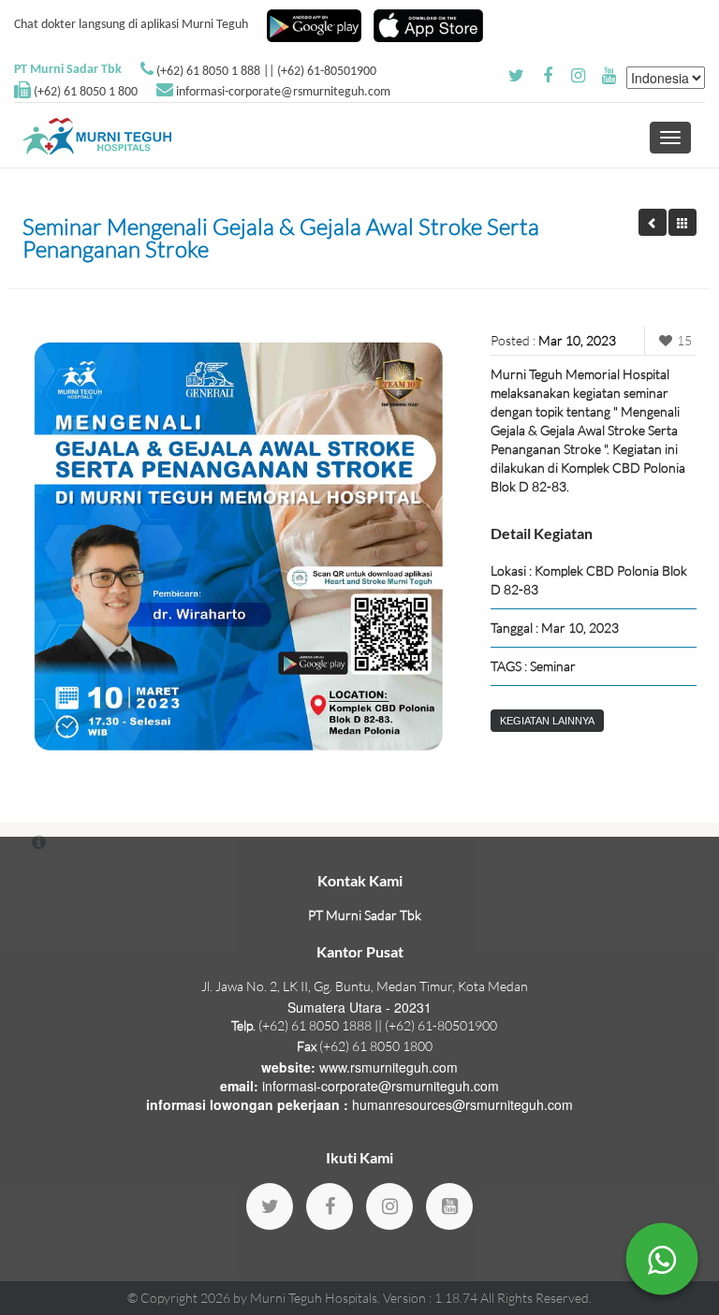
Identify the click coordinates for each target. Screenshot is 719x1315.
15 (684, 340)
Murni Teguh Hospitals (313, 1298)
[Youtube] (449, 1206)
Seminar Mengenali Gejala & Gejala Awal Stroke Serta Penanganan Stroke (280, 237)
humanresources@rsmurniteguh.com (462, 1104)
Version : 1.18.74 (431, 1298)
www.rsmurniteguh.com (388, 1067)
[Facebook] (329, 1206)
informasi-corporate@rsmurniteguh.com (283, 92)
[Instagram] (389, 1206)
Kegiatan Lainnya (547, 720)
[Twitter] (269, 1206)
